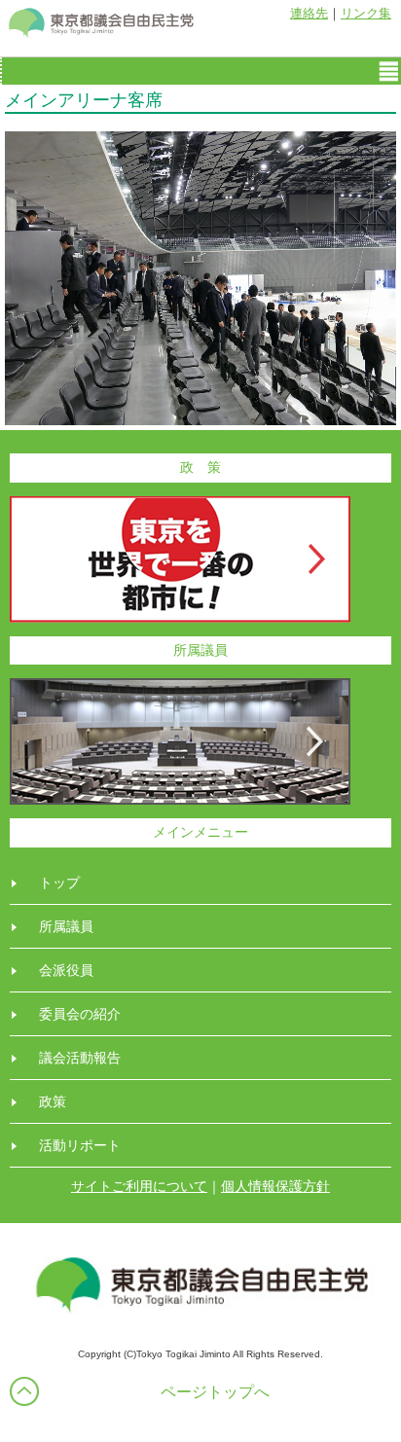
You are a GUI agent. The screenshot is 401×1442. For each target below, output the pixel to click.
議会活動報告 (80, 1057)
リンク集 (366, 13)
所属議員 (66, 926)
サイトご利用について (139, 1186)
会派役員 (66, 970)
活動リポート (80, 1145)
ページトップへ (215, 1392)
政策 (52, 1101)
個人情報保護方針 (275, 1186)
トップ (59, 882)
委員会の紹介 (80, 1014)
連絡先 (309, 13)
